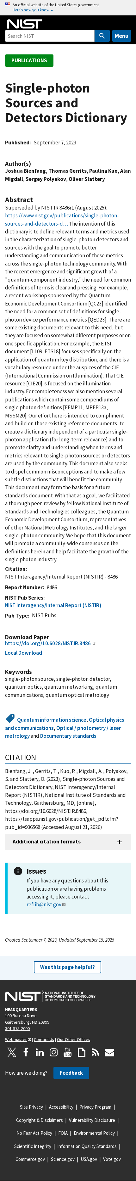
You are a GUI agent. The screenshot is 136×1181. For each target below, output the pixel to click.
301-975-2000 (17, 1028)
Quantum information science (51, 719)
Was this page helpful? (67, 967)
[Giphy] (82, 1052)
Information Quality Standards (87, 1146)
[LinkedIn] (40, 1052)
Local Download (23, 652)
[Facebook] (26, 1052)
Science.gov (63, 1159)
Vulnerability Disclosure (92, 1120)
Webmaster (16, 1039)
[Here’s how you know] (68, 7)
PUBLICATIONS (29, 60)
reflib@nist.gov (44, 904)
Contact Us (44, 1039)
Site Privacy (31, 1107)
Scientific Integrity (32, 1146)
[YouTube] (68, 1052)
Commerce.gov (30, 1159)
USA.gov (89, 1159)
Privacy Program (95, 1107)
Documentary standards (68, 735)
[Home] (24, 24)
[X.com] (12, 1052)
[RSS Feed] (95, 1052)
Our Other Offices (73, 1039)
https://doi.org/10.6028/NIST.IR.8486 (48, 643)
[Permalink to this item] (34, 163)
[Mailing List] (109, 1052)
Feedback (71, 1072)
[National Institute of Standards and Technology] (50, 996)
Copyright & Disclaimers (39, 1120)
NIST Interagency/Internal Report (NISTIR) (53, 605)
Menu (121, 35)
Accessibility (61, 1107)
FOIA (63, 1133)
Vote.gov (112, 1159)
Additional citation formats (47, 841)
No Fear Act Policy (34, 1133)
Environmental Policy (94, 1133)
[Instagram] (54, 1052)
